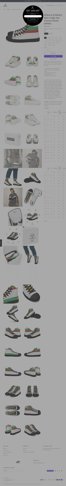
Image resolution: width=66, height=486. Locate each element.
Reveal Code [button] (33, 19)
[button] (42, 6)
